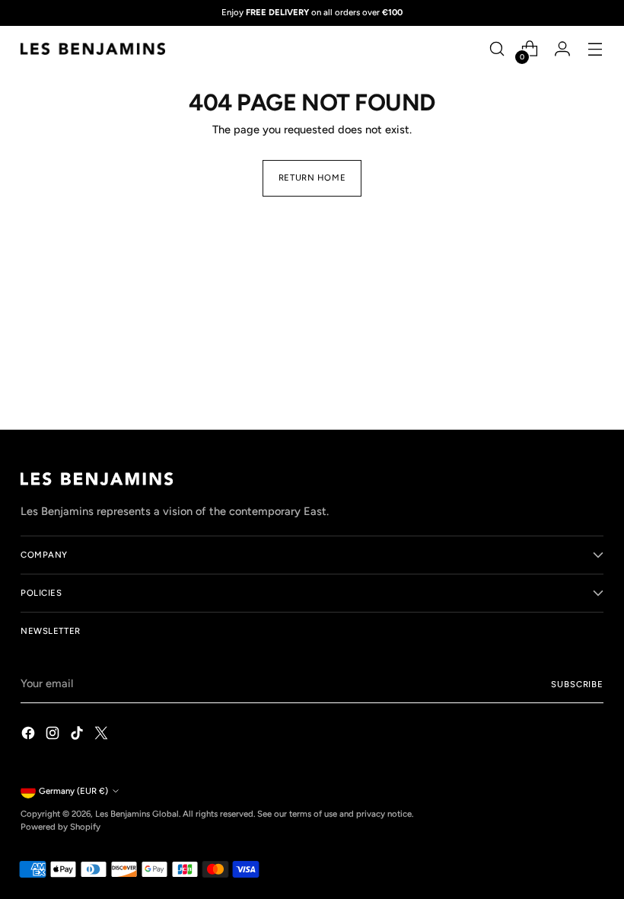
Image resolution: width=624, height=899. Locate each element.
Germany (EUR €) (73, 790)
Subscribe (577, 684)
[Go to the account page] (562, 49)
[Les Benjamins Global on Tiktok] (78, 735)
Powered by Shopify (60, 826)
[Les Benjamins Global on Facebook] (30, 735)
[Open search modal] (497, 49)
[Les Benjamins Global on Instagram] (54, 735)
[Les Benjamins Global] (93, 49)
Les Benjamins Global (137, 813)
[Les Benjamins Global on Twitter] (103, 735)
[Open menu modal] (595, 49)
